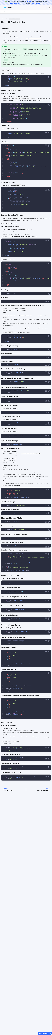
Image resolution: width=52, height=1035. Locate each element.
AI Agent (29, 1)
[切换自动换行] (46, 77)
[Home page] (2, 19)
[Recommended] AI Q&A (44, 1033)
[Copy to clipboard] (49, 77)
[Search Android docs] (47, 8)
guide (32, 3)
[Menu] (2, 7)
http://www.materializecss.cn (33, 38)
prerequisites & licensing (16, 3)
